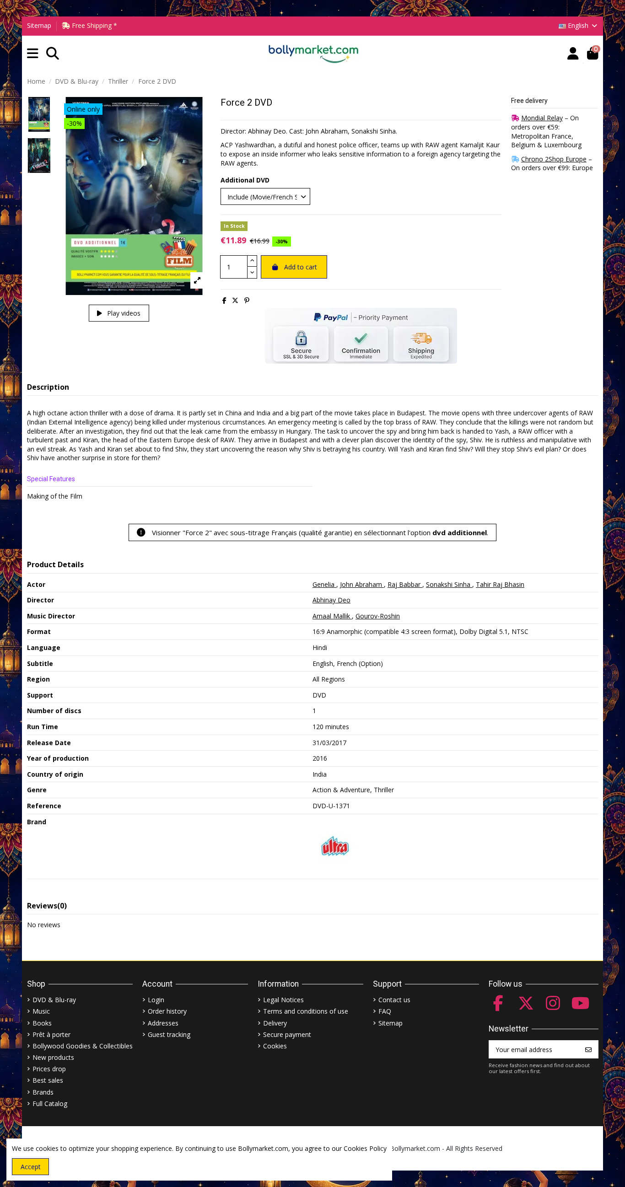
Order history (167, 1011)
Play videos (122, 313)
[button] (33, 54)
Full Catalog (49, 1103)
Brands (43, 1092)
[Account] (573, 54)
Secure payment (287, 1034)
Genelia (324, 584)
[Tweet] (235, 300)
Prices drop (49, 1068)
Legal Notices (283, 999)
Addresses (163, 1023)
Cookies (275, 1046)
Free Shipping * (93, 25)
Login (156, 999)
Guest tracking (169, 1034)
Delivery (275, 1023)
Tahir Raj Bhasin (500, 584)
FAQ (384, 1011)
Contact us (394, 999)
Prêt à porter (51, 1034)
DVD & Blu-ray (54, 999)
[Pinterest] (246, 300)
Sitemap (39, 25)
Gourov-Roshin (378, 616)
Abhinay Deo (331, 600)
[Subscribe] (588, 1049)
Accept (31, 1166)
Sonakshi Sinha (449, 584)
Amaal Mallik (332, 616)
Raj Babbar (405, 584)
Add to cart (300, 267)
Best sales (47, 1080)
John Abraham (362, 584)
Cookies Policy (365, 1148)
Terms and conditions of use (305, 1011)
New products (53, 1057)
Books (42, 1023)
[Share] (224, 300)
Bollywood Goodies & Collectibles (82, 1046)
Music (41, 1011)
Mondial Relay (542, 117)
